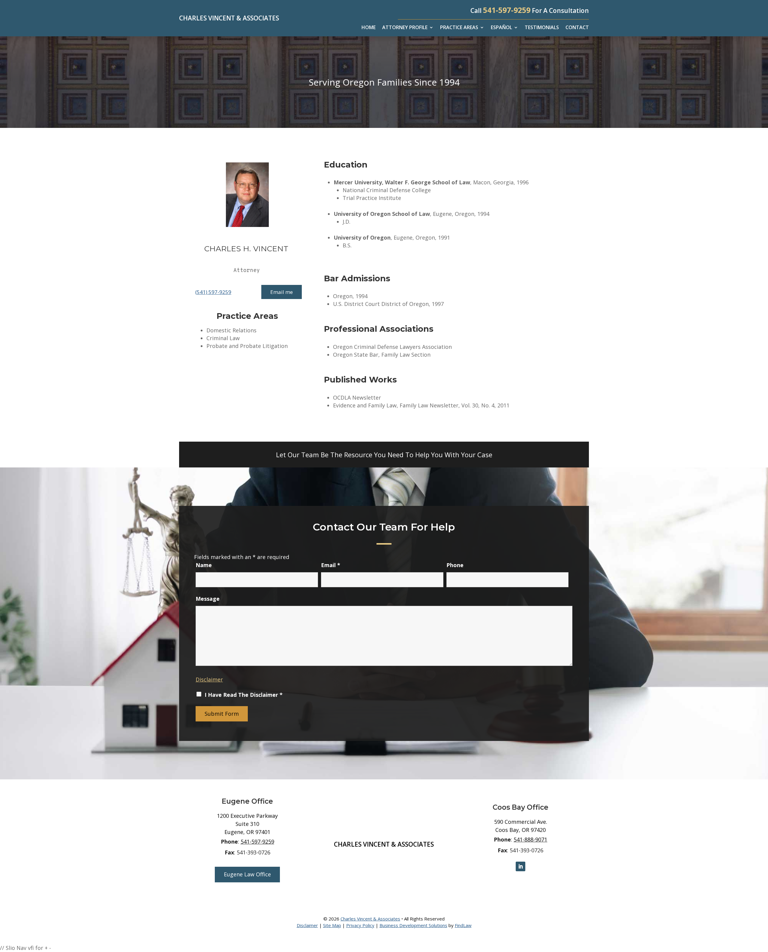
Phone (455, 565)
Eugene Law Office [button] (247, 874)
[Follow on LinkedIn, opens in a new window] (520, 866)
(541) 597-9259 (213, 292)
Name (204, 565)
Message (208, 598)
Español (501, 28)
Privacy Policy (360, 925)
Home (369, 28)
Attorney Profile (405, 28)
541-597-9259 (506, 10)
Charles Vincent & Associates (370, 919)
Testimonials (542, 28)
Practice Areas (459, 28)
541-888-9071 (530, 839)
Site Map (332, 925)
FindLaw (463, 925)
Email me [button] (281, 292)
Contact (577, 28)
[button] (762, 908)
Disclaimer (209, 679)
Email (330, 565)
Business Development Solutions (413, 925)
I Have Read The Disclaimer (244, 694)
